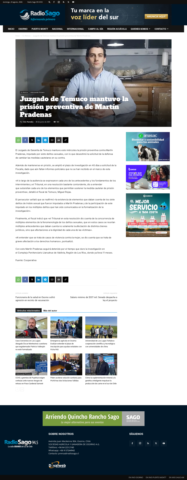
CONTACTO (160, 28)
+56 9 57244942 (67, 450)
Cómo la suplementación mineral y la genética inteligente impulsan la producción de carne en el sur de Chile (101, 381)
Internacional (75, 28)
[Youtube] (73, 2)
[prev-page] (17, 389)
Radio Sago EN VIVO (35, 2)
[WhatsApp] (18, 140)
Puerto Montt (40, 28)
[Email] (52, 140)
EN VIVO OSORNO (136, 477)
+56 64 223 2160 (66, 447)
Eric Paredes (28, 122)
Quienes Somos (139, 28)
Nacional (57, 28)
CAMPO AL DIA (91, 337)
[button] (49, 2)
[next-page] (22, 389)
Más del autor (50, 310)
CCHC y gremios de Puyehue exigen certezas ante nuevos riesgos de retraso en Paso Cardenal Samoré (30, 381)
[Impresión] (59, 140)
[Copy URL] (65, 140)
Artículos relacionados (28, 310)
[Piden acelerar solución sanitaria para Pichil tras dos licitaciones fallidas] (66, 364)
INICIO (11, 28)
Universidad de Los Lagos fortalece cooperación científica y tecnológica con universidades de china (100, 344)
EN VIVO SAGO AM (176, 477)
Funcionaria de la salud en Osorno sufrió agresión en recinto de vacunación (35, 299)
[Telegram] (45, 140)
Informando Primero (37, 92)
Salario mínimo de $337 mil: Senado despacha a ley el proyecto (93, 299)
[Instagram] (59, 2)
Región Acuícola (117, 28)
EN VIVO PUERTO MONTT (156, 477)
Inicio (17, 36)
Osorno (22, 28)
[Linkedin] (38, 140)
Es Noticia (26, 36)
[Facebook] (54, 2)
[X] (68, 2)
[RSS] (63, 2)
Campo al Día (95, 28)
